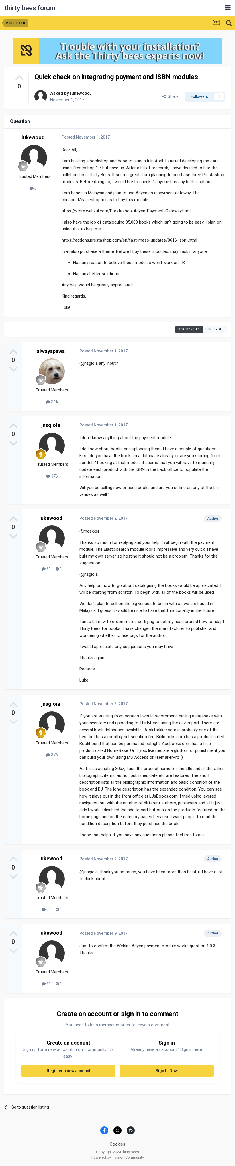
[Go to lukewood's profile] (40, 96)
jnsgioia (50, 425)
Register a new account (68, 1070)
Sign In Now (167, 1070)
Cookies (117, 1144)
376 (54, 476)
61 (36, 188)
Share (172, 96)
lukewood (80, 93)
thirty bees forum (29, 8)
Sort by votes (189, 329)
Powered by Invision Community (117, 1157)
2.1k (54, 401)
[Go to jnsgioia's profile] (52, 446)
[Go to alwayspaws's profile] (52, 371)
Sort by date (214, 329)
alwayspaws (51, 351)
